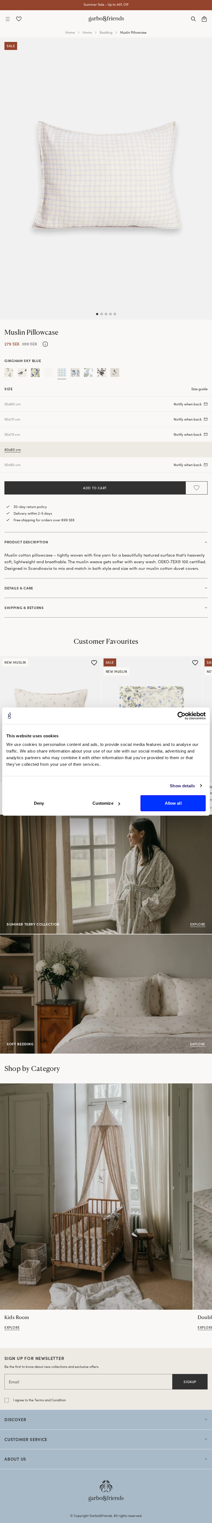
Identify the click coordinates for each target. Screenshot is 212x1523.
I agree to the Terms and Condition (39, 1400)
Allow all (173, 803)
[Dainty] (35, 373)
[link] (96, 1196)
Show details (182, 785)
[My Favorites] (18, 19)
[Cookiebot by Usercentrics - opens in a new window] (181, 715)
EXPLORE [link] (8, 937)
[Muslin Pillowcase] (211, 808)
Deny (39, 803)
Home (70, 32)
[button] (7, 19)
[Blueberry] (22, 373)
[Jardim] (75, 373)
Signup (190, 1382)
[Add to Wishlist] (196, 488)
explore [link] (12, 1327)
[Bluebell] (8, 373)
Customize (102, 803)
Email (14, 1381)
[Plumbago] (88, 373)
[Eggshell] (48, 373)
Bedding (106, 32)
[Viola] (114, 373)
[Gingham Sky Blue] (61, 373)
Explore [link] (7, 817)
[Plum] (101, 373)
